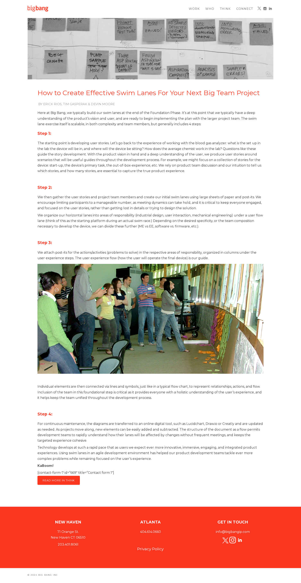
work (194, 9)
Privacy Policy (150, 549)
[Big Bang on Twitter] (259, 8)
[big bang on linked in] (240, 540)
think (225, 9)
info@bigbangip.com (233, 532)
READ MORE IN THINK (59, 480)
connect (244, 9)
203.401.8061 (68, 544)
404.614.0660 (150, 532)
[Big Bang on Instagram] (264, 8)
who (209, 9)
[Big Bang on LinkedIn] (270, 8)
